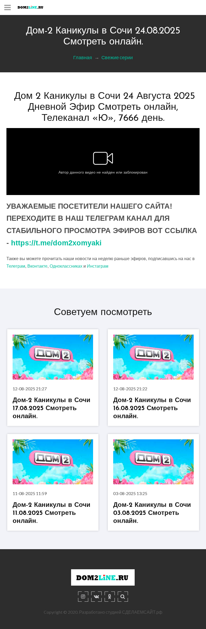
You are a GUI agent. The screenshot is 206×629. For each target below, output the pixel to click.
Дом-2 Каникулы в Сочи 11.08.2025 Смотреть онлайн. (51, 513)
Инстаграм (97, 266)
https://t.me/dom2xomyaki (56, 243)
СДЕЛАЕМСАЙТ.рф (142, 612)
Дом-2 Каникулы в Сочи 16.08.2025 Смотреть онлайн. (152, 408)
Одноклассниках (66, 266)
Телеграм (15, 266)
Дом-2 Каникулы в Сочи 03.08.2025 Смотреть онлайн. (152, 513)
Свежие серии (117, 57)
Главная (82, 57)
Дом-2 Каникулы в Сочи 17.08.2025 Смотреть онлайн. (51, 408)
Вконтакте (37, 266)
